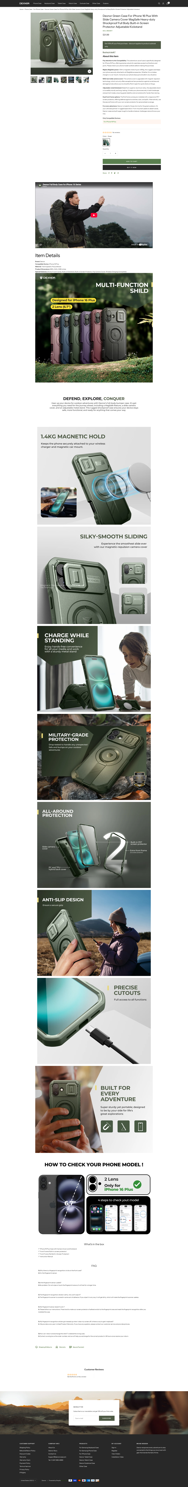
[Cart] (167, 3)
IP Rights (23, 1473)
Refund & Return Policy (27, 1451)
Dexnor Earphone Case (87, 1463)
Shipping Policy (25, 1447)
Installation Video (118, 1457)
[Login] (163, 3)
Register (114, 1451)
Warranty (62, 1347)
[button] (107, 132)
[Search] (159, 3)
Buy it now (131, 167)
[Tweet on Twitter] (115, 173)
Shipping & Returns (45, 1347)
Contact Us (52, 1454)
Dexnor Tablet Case (85, 1457)
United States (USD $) (27, 1480)
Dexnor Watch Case (86, 1460)
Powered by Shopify (55, 1480)
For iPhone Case (38, 9)
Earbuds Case (84, 3)
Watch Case (73, 3)
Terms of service (25, 1466)
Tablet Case (62, 3)
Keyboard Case (49, 3)
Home (21, 9)
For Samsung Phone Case (88, 1451)
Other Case (96, 3)
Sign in (114, 1447)
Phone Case (37, 3)
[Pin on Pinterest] (111, 173)
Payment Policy (25, 1463)
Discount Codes (25, 1454)
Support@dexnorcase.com (57, 1457)
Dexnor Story (52, 1451)
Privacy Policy (24, 1469)
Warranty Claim (25, 1460)
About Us (51, 1447)
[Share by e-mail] (118, 173)
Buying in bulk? (109, 52)
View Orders (116, 1454)
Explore (105, 3)
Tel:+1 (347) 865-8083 (55, 1460)
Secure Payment (78, 1347)
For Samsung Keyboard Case (89, 1447)
